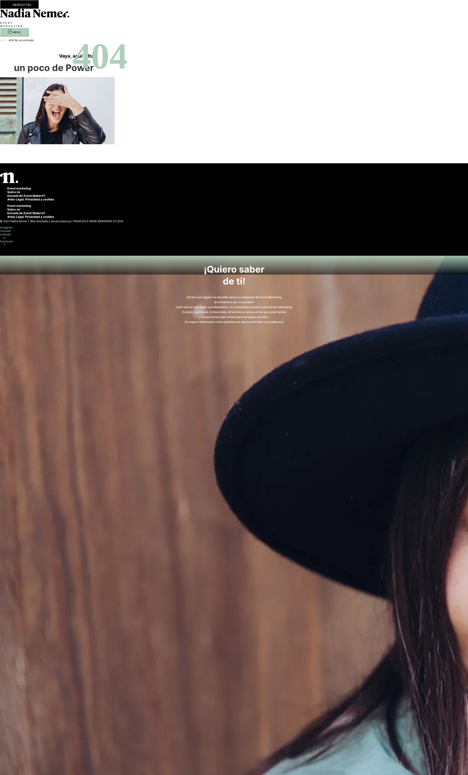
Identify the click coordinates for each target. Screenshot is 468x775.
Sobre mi (13, 192)
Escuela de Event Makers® (26, 196)
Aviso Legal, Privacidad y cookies (30, 199)
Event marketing (19, 188)
